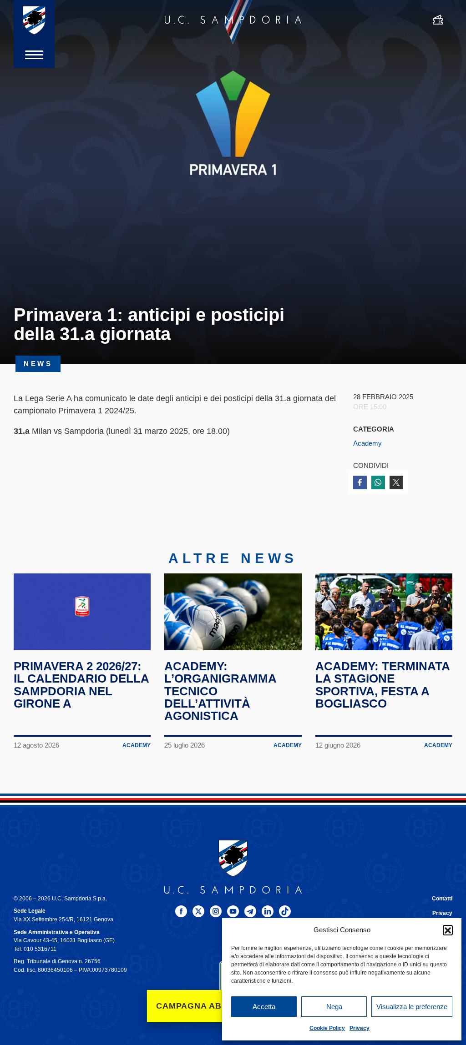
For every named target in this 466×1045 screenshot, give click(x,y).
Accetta (264, 1006)
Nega (334, 1006)
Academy (367, 443)
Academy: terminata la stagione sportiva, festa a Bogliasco (382, 684)
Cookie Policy (327, 1028)
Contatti (442, 898)
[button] (447, 929)
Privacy (360, 1028)
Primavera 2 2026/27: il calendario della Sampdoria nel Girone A (81, 684)
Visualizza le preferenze (411, 1006)
